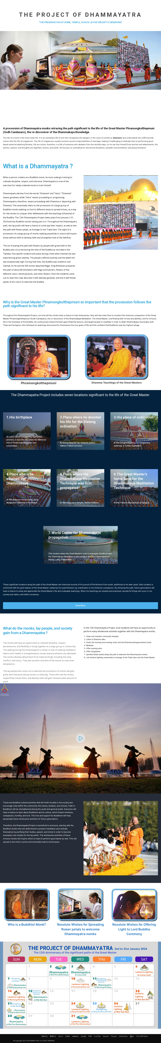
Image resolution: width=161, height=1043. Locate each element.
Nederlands (123, 1036)
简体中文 (45, 1036)
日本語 (67, 1036)
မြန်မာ (132, 1036)
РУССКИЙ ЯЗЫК (142, 1036)
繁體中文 (53, 1036)
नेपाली (90, 1036)
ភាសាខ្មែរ (83, 1036)
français (114, 1036)
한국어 (60, 1036)
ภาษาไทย (97, 1036)
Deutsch (106, 1036)
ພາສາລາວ (75, 1036)
